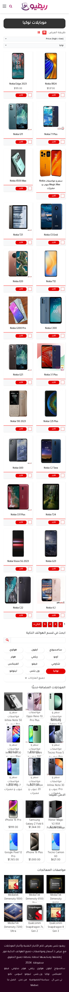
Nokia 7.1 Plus (51, 134)
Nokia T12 (51, 282)
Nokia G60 (18, 468)
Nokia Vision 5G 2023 (18, 561)
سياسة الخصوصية (39, 980)
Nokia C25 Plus (51, 421)
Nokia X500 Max (18, 181)
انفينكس (13, 664)
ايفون (34, 650)
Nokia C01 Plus (18, 515)
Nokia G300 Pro (18, 328)
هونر (13, 657)
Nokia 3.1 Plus (51, 375)
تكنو (10, 974)
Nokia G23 (51, 561)
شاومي (55, 664)
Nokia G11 (18, 134)
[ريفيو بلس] (34, 6)
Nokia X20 (18, 282)
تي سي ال (57, 980)
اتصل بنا (11, 980)
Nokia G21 (18, 375)
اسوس (18, 974)
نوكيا (56, 671)
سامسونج (56, 650)
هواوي (13, 650)
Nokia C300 (51, 328)
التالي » (37, 624)
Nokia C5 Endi (51, 235)
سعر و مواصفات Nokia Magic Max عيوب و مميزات (50, 185)
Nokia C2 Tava (51, 468)
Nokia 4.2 (51, 608)
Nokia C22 (18, 608)
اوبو (56, 657)
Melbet (34, 985)
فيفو (34, 664)
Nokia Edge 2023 (18, 84)
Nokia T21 (18, 235)
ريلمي (34, 657)
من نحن (22, 980)
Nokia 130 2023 (18, 421)
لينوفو (13, 671)
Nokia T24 (51, 515)
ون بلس (34, 671)
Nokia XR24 (51, 84)
